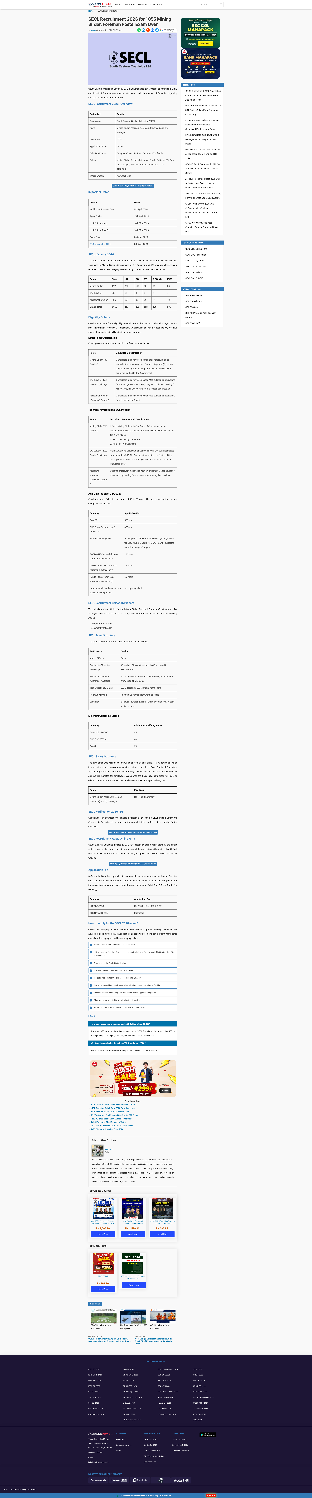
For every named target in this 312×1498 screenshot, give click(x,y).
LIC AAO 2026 (129, 1403)
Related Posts (95, 1304)
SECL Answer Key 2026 (100, 244)
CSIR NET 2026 (199, 1386)
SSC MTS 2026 (164, 1386)
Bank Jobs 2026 (150, 1439)
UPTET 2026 (198, 1375)
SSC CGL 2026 (164, 1375)
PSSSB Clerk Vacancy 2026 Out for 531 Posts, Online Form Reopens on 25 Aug (203, 110)
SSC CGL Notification (195, 255)
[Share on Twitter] (157, 30)
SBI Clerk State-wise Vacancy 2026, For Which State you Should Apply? (203, 195)
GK (154, 4)
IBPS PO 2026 (94, 1369)
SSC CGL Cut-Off (194, 278)
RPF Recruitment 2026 (132, 1397)
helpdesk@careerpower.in (98, 1462)
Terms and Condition (180, 1451)
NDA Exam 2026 (164, 1403)
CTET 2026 (197, 1369)
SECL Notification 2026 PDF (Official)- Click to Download (133, 832)
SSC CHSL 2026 (164, 1380)
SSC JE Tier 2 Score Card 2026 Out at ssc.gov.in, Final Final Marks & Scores (202, 168)
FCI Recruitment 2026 (132, 1409)
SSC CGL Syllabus (194, 260)
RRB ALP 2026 (129, 1414)
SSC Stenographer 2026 (168, 1369)
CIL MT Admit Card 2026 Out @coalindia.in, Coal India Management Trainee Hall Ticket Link (201, 210)
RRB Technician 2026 (132, 1420)
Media (118, 1451)
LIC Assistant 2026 (200, 1409)
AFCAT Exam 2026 (165, 1397)
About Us (120, 1439)
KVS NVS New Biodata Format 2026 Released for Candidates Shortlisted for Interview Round (203, 124)
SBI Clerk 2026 (94, 1397)
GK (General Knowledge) (154, 1456)
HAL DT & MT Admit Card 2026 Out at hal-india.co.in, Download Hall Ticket (202, 154)
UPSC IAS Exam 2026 (167, 1414)
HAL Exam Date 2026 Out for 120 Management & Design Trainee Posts (202, 139)
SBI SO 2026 (93, 1403)
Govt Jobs (130, 4)
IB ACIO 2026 (128, 1369)
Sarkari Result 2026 (180, 1445)
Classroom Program (180, 1439)
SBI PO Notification (194, 295)
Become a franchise (124, 1445)
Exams (118, 4)
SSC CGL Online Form (196, 249)
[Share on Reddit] (148, 30)
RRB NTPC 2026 (130, 1386)
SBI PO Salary (192, 307)
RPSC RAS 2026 (199, 1414)
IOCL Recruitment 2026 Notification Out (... (159, 1326)
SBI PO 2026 (93, 1392)
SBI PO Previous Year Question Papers (200, 315)
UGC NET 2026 (199, 1380)
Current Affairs (144, 4)
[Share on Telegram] (143, 30)
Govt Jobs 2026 (150, 1445)
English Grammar (151, 1462)
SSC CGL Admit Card (195, 266)
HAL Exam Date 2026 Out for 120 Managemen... (133, 1326)
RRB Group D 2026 (131, 1392)
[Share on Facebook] (152, 30)
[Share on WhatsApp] (139, 30)
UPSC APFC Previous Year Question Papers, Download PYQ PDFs (201, 227)
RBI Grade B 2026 (95, 1409)
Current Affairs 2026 (152, 1451)
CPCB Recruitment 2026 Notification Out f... (101, 1326)
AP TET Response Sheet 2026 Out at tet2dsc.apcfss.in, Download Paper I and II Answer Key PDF (202, 183)
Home (91, 11)
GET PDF (211, 1496)
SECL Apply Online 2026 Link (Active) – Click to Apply (133, 864)
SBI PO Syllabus (193, 301)
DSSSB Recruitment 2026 (203, 1397)
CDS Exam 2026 (164, 1409)
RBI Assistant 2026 (96, 1414)
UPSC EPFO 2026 (130, 1375)
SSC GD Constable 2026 (168, 1392)
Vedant (93, 30)
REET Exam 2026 (200, 1392)
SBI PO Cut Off (192, 323)
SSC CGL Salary (193, 272)
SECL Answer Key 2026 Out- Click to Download (133, 186)
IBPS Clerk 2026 (95, 1375)
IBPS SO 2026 (94, 1386)
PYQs (159, 4)
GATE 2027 (197, 1420)
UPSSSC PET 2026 (200, 1403)
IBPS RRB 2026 (94, 1380)
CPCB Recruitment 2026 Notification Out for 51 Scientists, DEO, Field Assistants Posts (203, 95)
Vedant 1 (109, 1149)
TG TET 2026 (128, 1380)
